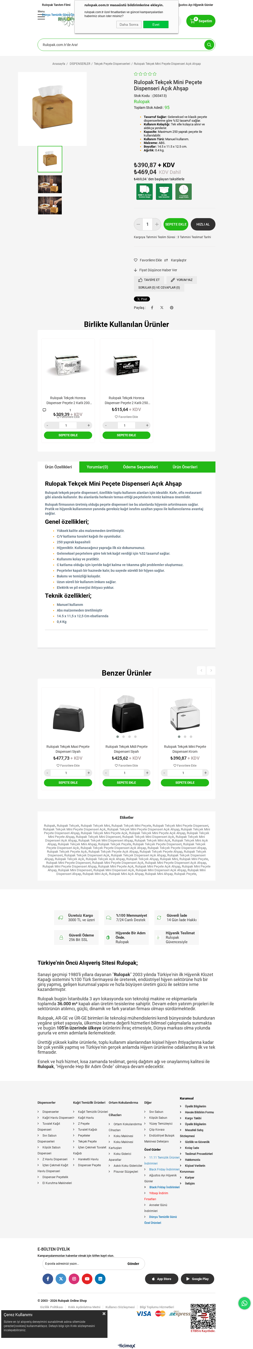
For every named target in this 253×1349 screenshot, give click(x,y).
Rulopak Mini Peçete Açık (116, 866)
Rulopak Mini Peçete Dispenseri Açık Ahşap (175, 863)
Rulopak (49, 825)
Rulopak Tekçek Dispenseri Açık (86, 855)
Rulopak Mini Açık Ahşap (126, 874)
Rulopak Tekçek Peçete (114, 844)
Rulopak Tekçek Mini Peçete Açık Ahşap (157, 833)
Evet (155, 24)
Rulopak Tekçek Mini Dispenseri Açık (148, 837)
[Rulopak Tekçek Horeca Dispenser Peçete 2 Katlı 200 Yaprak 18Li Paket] (68, 365)
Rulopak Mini (169, 859)
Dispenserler (50, 1112)
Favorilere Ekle (70, 417)
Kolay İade (192, 1148)
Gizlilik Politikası (51, 1307)
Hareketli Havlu (88, 1159)
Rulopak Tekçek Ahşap (142, 859)
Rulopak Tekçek (68, 825)
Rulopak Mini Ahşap (159, 874)
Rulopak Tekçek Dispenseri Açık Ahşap (138, 855)
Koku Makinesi (123, 1136)
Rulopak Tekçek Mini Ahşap (77, 844)
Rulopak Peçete (185, 874)
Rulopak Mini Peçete (193, 859)
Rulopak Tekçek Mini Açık (152, 840)
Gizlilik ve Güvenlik (197, 1142)
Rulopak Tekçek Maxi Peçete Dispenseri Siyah (67, 749)
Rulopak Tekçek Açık (69, 859)
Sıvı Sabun (156, 1112)
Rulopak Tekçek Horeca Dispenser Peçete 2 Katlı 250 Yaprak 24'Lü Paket (126, 400)
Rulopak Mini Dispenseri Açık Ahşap (161, 870)
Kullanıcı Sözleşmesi (120, 1307)
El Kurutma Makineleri (57, 1183)
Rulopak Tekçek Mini (95, 825)
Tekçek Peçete (87, 1141)
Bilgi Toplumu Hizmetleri (157, 1307)
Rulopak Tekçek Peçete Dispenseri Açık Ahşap (113, 848)
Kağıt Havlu (86, 1118)
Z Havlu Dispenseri (54, 1159)
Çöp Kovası (157, 1129)
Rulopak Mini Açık (95, 874)
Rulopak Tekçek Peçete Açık (67, 851)
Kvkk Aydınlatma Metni (84, 1307)
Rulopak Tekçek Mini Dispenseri (98, 837)
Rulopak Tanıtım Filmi (56, 5)
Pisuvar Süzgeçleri (126, 1171)
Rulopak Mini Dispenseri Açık (113, 870)
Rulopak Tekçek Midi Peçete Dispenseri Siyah (126, 749)
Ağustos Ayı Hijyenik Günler (194, 5)
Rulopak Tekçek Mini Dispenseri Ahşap (105, 840)
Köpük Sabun (158, 1118)
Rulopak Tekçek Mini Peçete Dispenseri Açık (74, 829)
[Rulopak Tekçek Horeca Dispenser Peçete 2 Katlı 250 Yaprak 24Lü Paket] (126, 365)
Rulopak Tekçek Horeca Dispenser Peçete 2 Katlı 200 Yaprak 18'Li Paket (68, 400)
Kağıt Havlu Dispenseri (57, 1118)
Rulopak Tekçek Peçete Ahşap (161, 851)
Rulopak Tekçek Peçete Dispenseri (157, 844)
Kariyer (189, 1177)
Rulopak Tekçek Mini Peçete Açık (104, 833)
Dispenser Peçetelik (55, 1177)
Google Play (200, 1279)
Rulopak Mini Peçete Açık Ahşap (157, 866)
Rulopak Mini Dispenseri (75, 870)
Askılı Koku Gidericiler (128, 1165)
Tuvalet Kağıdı (87, 1129)
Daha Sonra (129, 24)
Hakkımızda (192, 1160)
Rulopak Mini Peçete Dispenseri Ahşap (69, 866)
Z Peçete (83, 1123)
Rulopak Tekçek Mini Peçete (131, 825)
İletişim (190, 1183)
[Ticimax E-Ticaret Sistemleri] (126, 1347)
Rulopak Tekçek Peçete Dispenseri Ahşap (177, 848)
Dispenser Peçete (89, 1165)
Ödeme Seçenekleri (140, 467)
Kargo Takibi (193, 1118)
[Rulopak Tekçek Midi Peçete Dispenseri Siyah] (126, 714)
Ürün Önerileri (185, 467)
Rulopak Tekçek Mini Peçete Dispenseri (180, 825)
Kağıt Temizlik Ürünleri (93, 1112)
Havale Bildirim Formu (199, 1112)
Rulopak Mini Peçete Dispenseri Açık (118, 863)
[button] (118, 736)
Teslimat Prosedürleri (199, 1154)
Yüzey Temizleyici (160, 1123)
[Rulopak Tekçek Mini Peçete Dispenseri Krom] (185, 714)
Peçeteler (84, 1135)
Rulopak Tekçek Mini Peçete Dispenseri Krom (185, 749)
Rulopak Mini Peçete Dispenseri (68, 863)
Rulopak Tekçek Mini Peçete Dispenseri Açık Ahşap (143, 829)
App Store (164, 1279)
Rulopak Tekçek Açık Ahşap (105, 859)
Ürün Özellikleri (58, 467)
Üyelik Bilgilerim (195, 1106)
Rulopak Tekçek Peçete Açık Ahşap (113, 851)
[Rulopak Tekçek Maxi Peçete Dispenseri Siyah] (68, 714)
